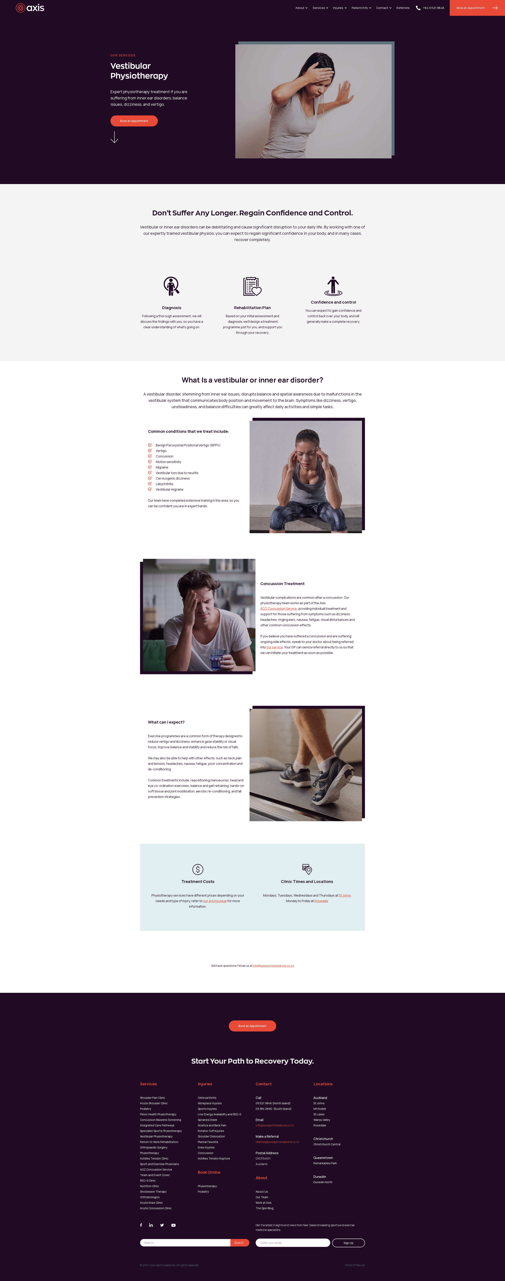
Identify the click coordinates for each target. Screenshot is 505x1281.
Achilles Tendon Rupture (214, 1158)
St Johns (345, 895)
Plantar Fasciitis (208, 1142)
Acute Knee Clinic (151, 1202)
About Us (262, 1191)
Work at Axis (263, 1202)
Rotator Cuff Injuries (211, 1131)
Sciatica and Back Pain (212, 1125)
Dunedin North (322, 1182)
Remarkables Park (325, 1163)
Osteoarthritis (207, 1098)
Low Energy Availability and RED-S (219, 1114)
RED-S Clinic (148, 1180)
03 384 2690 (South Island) (274, 1109)
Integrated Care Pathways (157, 1125)
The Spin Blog (264, 1208)
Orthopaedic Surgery (153, 1147)
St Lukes (319, 1114)
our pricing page (215, 901)
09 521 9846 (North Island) (273, 1103)
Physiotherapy (149, 1153)
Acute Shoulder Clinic (154, 1103)
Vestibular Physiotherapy (156, 1136)
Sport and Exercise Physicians (159, 1164)
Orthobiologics (150, 1197)
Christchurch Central (326, 1144)
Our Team (262, 1197)
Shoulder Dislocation (211, 1136)
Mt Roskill (319, 1109)
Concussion (205, 1153)
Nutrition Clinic (149, 1186)
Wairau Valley (321, 1120)
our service (275, 647)
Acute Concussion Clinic (156, 1208)
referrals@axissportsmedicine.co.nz (277, 1142)
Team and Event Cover (155, 1175)
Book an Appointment (471, 8)
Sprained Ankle (207, 1120)
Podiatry (145, 1109)
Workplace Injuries (210, 1103)
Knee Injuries (206, 1147)
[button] (302, 8)
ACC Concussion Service (278, 608)
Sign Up (349, 1243)
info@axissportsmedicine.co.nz (273, 965)
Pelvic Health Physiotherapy (158, 1114)
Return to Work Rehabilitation (159, 1142)
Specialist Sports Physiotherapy (161, 1131)
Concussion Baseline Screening (160, 1120)
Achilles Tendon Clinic (154, 1158)
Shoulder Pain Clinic (152, 1098)
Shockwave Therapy (153, 1191)
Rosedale (321, 901)
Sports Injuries (207, 1109)
